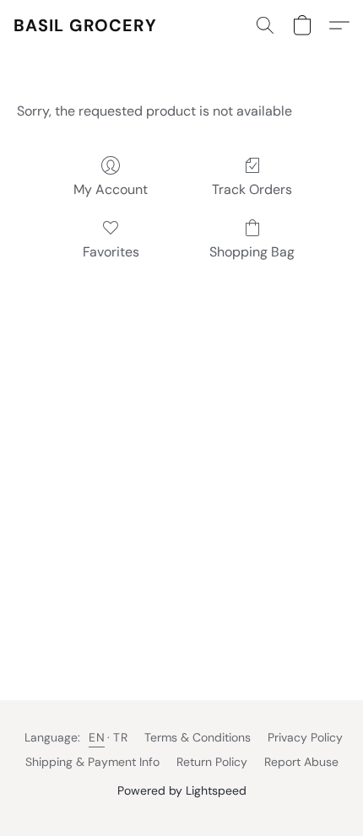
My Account (110, 189)
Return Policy (211, 761)
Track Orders (252, 189)
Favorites (111, 252)
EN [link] (97, 737)
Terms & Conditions (197, 737)
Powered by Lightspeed (182, 790)
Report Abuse (301, 761)
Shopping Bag (252, 252)
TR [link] (120, 737)
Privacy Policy (305, 737)
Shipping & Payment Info (92, 761)
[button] (85, 25)
